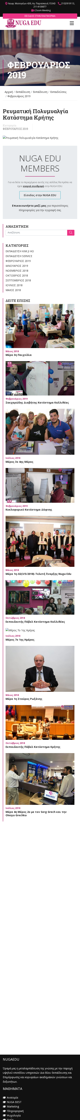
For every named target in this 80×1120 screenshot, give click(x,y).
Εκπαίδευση (23, 92)
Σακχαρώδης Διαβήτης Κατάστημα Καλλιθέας (37, 402)
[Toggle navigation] (71, 23)
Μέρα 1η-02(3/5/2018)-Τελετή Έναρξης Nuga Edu (38, 574)
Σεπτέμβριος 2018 (18, 280)
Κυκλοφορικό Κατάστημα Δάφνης (29, 509)
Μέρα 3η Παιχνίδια (19, 355)
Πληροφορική (15, 1111)
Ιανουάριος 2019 (17, 266)
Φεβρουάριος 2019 (15, 129)
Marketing (13, 1106)
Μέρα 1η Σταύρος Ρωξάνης (24, 699)
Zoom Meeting (43, 10)
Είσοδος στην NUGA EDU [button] (40, 195)
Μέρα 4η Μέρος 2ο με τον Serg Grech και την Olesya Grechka (36, 813)
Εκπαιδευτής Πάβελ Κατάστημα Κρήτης (33, 747)
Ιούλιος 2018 (14, 285)
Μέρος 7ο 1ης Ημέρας (20, 639)
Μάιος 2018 (13, 290)
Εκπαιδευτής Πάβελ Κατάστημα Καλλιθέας (35, 621)
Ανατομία (12, 1097)
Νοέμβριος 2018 (17, 270)
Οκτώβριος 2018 (17, 275)
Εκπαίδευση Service (19, 256)
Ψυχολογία (14, 1115)
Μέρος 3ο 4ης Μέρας (19, 462)
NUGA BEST (14, 1102)
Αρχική (9, 92)
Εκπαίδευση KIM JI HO (20, 251)
